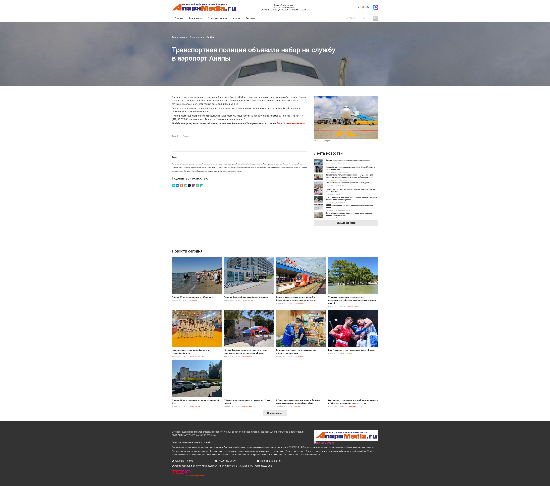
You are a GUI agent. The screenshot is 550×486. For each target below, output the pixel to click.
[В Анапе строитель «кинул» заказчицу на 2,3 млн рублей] (249, 378)
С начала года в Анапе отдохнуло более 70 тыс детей (347, 183)
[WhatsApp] (197, 185)
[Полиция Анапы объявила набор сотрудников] (249, 275)
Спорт (338, 194)
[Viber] (193, 185)
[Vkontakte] (358, 7)
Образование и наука (345, 180)
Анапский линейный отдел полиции (249, 164)
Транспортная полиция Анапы (231, 171)
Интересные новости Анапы (201, 167)
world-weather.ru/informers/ (284, 8)
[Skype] (201, 185)
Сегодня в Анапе (190, 171)
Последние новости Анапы (290, 167)
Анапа (209, 164)
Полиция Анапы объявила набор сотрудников (246, 297)
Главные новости (353, 306)
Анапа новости (218, 164)
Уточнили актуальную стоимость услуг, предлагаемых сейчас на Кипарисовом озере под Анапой (352, 300)
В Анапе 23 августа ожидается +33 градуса (192, 297)
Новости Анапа (217, 167)
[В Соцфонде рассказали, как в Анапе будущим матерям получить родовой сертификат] (301, 378)
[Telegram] (367, 7)
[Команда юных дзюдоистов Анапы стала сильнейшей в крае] (197, 328)
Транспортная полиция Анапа (208, 171)
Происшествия (342, 163)
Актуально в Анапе (179, 164)
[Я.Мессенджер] (173, 185)
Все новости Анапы (296, 164)
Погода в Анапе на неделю (284, 5)
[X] (189, 185)
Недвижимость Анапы (343, 210)
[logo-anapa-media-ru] (204, 7)
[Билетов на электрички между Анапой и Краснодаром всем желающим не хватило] (301, 275)
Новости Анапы (230, 167)
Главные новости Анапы (181, 167)
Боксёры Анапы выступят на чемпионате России (351, 350)
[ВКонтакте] (177, 185)
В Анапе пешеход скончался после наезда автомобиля (348, 160)
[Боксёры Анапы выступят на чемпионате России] (353, 328)
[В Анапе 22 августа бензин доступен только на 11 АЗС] (197, 378)
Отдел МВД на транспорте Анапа (267, 167)
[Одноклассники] (181, 185)
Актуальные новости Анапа (196, 164)
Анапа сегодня (179, 37)
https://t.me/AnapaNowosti (291, 123)
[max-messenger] (375, 7)
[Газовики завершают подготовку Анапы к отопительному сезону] (301, 328)
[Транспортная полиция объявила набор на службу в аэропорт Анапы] (346, 97)
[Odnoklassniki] (363, 7)
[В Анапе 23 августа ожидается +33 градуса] (197, 275)
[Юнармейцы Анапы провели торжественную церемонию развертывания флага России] (249, 328)
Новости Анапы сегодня (245, 167)
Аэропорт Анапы (282, 164)
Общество (297, 406)
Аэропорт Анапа (269, 164)
